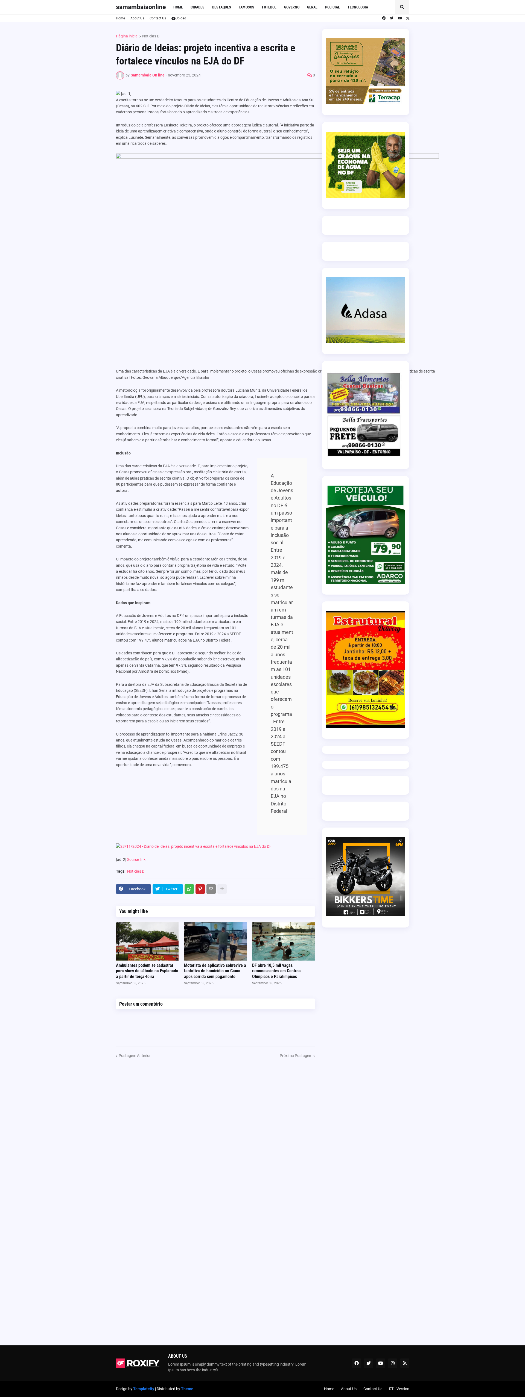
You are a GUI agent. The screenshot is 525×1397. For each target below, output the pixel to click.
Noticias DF (152, 36)
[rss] (407, 18)
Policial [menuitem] (332, 7)
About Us (137, 18)
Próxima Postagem (296, 1055)
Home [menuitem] (178, 7)
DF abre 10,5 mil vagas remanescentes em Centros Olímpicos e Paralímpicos (276, 971)
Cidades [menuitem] (198, 7)
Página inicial (127, 36)
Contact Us (158, 18)
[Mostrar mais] (222, 889)
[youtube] (400, 18)
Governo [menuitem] (291, 7)
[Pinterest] (200, 889)
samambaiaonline (141, 7)
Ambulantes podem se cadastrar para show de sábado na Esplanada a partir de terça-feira (147, 971)
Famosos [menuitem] (246, 7)
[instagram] (392, 1363)
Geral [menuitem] (312, 7)
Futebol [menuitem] (269, 7)
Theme (187, 1389)
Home (120, 18)
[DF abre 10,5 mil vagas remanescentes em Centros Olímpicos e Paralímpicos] (283, 941)
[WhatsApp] (189, 889)
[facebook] (384, 18)
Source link (136, 859)
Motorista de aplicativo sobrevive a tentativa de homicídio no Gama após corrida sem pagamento (215, 971)
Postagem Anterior (135, 1055)
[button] (402, 7)
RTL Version (399, 1389)
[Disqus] (215, 1127)
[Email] (211, 889)
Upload (181, 18)
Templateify (143, 1389)
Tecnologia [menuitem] (358, 7)
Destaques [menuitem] (221, 7)
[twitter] (391, 18)
